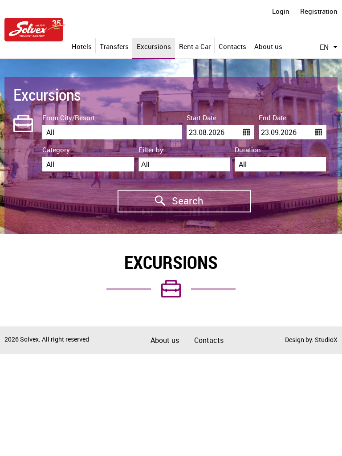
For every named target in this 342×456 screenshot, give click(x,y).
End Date (272, 117)
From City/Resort (68, 117)
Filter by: (151, 149)
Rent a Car (195, 46)
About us (268, 46)
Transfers (114, 46)
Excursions (154, 46)
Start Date (201, 117)
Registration (319, 11)
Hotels (82, 46)
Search (161, 201)
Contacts (232, 46)
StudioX (326, 339)
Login (280, 11)
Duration (248, 149)
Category (56, 149)
